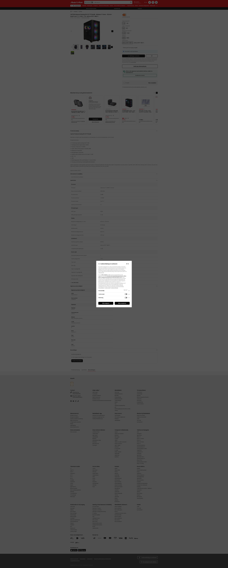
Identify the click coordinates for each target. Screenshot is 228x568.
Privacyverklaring (101, 287)
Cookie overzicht (107, 287)
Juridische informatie (114, 287)
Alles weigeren (105, 303)
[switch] (125, 294)
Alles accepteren (122, 303)
